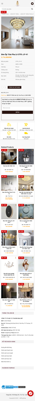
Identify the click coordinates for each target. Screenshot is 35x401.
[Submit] (32, 9)
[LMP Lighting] (17, 3)
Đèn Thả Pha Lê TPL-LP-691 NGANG (26, 300)
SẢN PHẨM (28, 95)
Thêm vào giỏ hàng (14, 87)
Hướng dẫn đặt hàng (6, 347)
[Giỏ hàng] (32, 3)
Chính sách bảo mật (6, 358)
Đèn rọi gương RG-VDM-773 (26, 221)
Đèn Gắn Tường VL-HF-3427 (9, 221)
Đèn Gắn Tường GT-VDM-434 (9, 300)
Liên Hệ (27, 395)
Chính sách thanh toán (7, 350)
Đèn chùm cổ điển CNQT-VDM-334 (9, 248)
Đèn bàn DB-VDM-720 (9, 166)
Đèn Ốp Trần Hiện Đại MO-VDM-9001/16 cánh (26, 193)
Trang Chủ (8, 395)
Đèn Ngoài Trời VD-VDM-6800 (26, 166)
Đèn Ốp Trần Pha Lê (27, 14)
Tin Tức (22, 395)
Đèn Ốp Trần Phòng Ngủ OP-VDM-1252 (26, 248)
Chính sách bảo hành (6, 356)
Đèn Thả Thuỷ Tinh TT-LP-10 (9, 193)
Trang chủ (5, 14)
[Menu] (2, 4)
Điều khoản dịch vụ (6, 361)
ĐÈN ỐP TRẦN (14, 14)
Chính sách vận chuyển (7, 353)
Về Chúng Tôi (15, 395)
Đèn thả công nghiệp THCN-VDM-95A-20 (9, 274)
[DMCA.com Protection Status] (19, 387)
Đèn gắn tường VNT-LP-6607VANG (26, 274)
